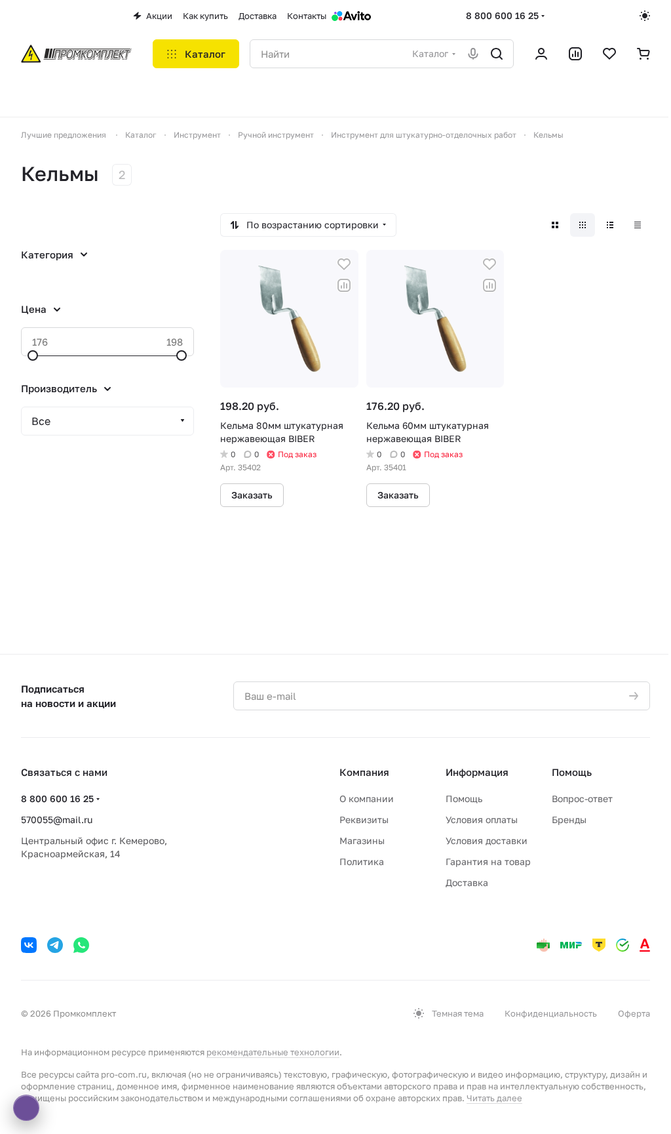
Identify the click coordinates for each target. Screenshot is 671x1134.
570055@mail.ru (56, 819)
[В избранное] (344, 264)
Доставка (467, 882)
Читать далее (494, 1098)
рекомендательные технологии (272, 1052)
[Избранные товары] (609, 53)
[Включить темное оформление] (645, 15)
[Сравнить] (344, 285)
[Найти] (497, 53)
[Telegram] (55, 945)
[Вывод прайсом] (637, 225)
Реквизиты (364, 819)
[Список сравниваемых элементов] (575, 53)
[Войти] (541, 53)
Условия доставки (486, 840)
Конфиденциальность (551, 1013)
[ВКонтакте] (29, 945)
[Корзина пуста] (643, 53)
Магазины (362, 840)
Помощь (464, 798)
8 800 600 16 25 (502, 15)
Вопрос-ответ (582, 798)
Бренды (569, 819)
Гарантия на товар (488, 861)
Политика (361, 861)
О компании (366, 798)
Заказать (252, 494)
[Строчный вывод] (610, 225)
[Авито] (351, 16)
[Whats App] (81, 945)
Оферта (634, 1013)
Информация (477, 772)
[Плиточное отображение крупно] (555, 225)
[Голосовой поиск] (473, 53)
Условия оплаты (482, 819)
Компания (364, 772)
